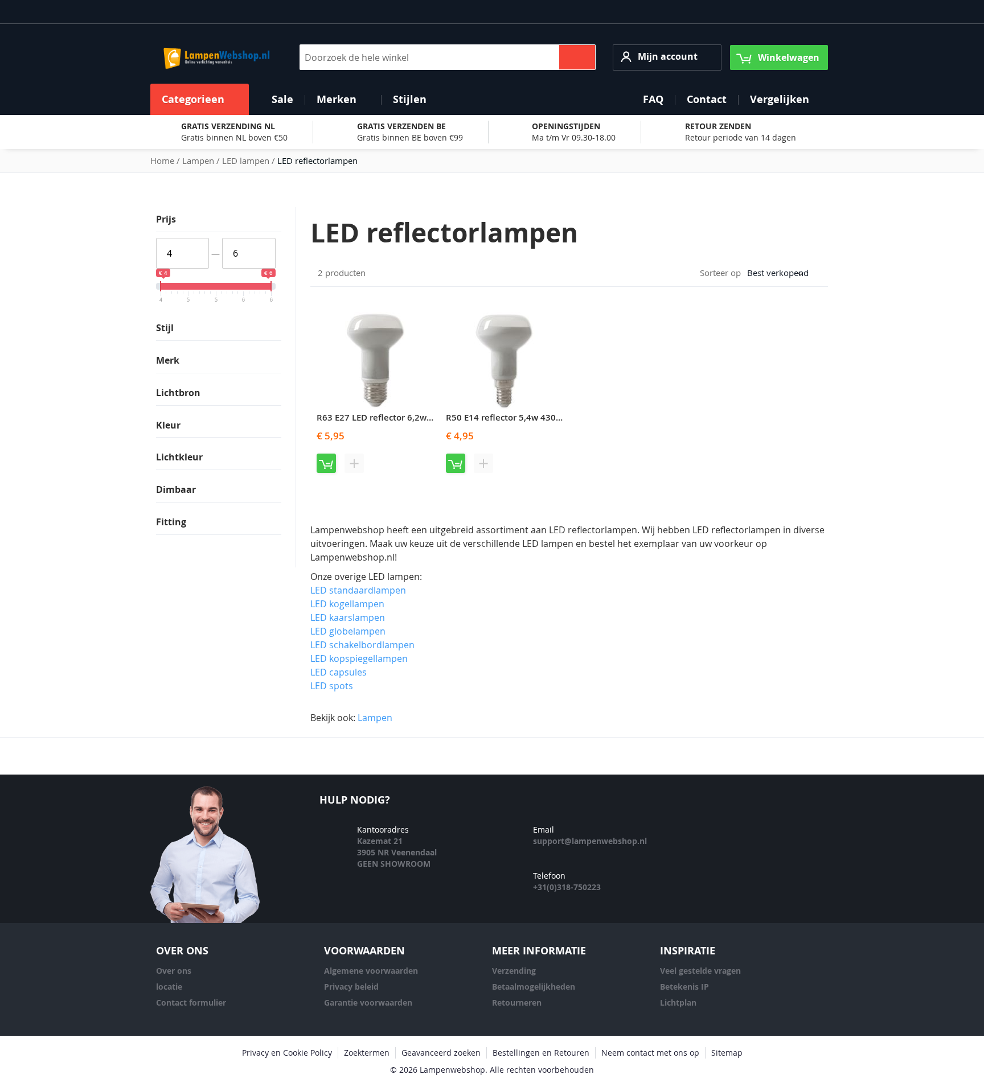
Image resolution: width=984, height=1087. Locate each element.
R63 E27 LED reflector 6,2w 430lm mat (395, 417)
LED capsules (338, 672)
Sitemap (727, 1052)
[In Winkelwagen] (326, 463)
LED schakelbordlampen (362, 645)
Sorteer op (720, 272)
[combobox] (448, 57)
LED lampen (247, 160)
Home (163, 160)
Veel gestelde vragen (700, 970)
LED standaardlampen (358, 590)
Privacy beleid (351, 986)
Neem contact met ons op (650, 1052)
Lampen (199, 160)
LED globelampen (348, 631)
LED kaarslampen (347, 617)
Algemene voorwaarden (371, 970)
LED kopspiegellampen (359, 658)
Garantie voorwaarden (368, 1002)
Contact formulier (191, 1002)
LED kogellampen (347, 604)
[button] (667, 57)
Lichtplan (678, 1002)
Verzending (514, 970)
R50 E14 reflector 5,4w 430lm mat (515, 417)
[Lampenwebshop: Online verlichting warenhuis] (215, 57)
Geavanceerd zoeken (441, 1052)
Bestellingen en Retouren (541, 1052)
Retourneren (517, 1002)
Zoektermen (367, 1052)
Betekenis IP (684, 986)
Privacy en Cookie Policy (287, 1052)
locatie (169, 986)
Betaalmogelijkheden (533, 986)
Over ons (173, 970)
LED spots (331, 686)
